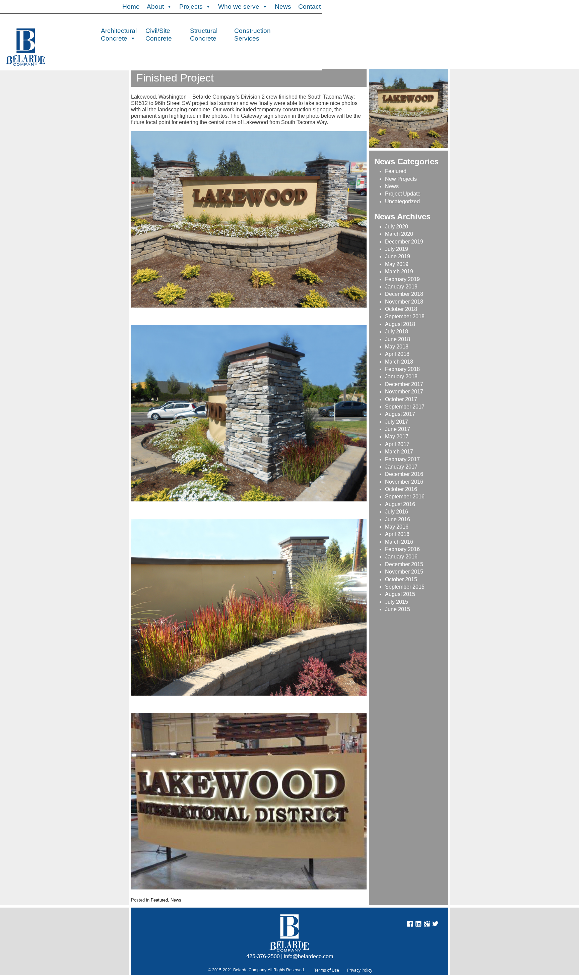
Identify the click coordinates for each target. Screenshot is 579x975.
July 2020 (396, 226)
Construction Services (252, 33)
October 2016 (401, 489)
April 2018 (397, 354)
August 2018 (400, 324)
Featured (159, 900)
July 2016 (396, 511)
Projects (191, 6)
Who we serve (238, 6)
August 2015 (400, 594)
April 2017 (397, 444)
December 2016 (404, 474)
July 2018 (396, 331)
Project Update (403, 194)
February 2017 (402, 459)
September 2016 (405, 496)
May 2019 (396, 264)
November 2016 (404, 482)
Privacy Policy (359, 970)
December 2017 (404, 384)
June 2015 (397, 609)
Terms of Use (326, 970)
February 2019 (402, 279)
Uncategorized (402, 201)
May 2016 (396, 527)
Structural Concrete (203, 33)
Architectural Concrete (119, 33)
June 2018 (397, 339)
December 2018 (404, 294)
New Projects (401, 179)
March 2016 (399, 542)
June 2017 (397, 429)
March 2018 (399, 362)
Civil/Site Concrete (158, 33)
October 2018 (401, 309)
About (155, 6)
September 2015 (405, 587)
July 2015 (396, 602)
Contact (309, 6)
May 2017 (396, 436)
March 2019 (399, 271)
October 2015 (401, 579)
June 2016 (397, 519)
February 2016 (402, 549)
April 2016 (397, 534)
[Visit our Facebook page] (410, 925)
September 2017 (405, 407)
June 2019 (397, 256)
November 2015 (404, 572)
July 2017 (396, 422)
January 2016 (401, 556)
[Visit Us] (418, 925)
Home (131, 6)
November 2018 (404, 302)
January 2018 (401, 376)
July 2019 (396, 249)
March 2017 (399, 451)
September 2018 (405, 316)
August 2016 (400, 504)
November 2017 (404, 391)
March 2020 (399, 234)
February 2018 (402, 369)
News (283, 6)
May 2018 (396, 346)
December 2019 (404, 242)
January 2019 (401, 286)
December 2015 (404, 564)
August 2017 (400, 414)
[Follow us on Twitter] (435, 925)
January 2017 (401, 467)
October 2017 (401, 399)
